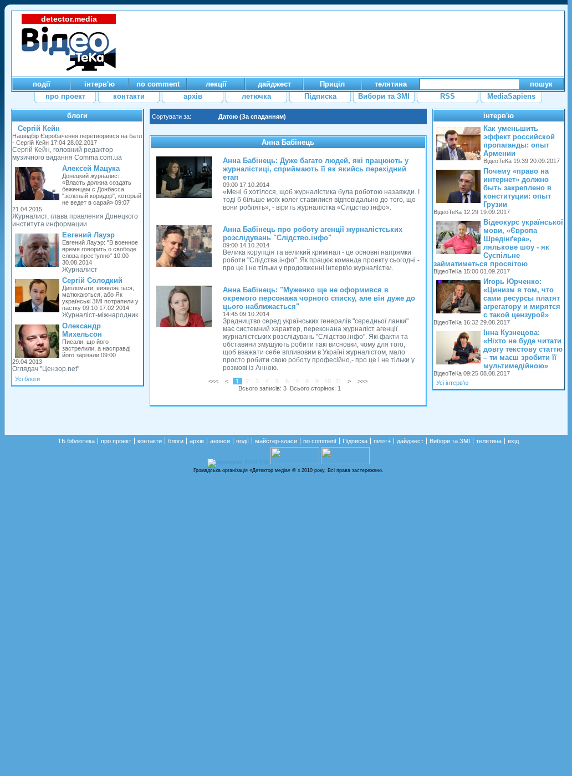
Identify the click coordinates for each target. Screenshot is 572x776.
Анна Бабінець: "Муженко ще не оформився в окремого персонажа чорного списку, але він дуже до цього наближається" (319, 298)
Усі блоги (27, 379)
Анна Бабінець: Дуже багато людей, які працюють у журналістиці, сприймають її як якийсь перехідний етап (315, 168)
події (242, 441)
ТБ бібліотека (76, 441)
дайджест (410, 441)
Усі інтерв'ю (452, 382)
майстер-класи (276, 441)
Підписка (355, 441)
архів (197, 441)
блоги (77, 115)
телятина (489, 441)
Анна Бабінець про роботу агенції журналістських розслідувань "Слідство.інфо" (312, 233)
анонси (220, 441)
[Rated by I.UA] (294, 462)
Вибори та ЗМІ (450, 441)
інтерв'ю (498, 115)
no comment (319, 441)
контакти (149, 441)
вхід (513, 441)
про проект (116, 441)
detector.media (69, 18)
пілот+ (382, 441)
